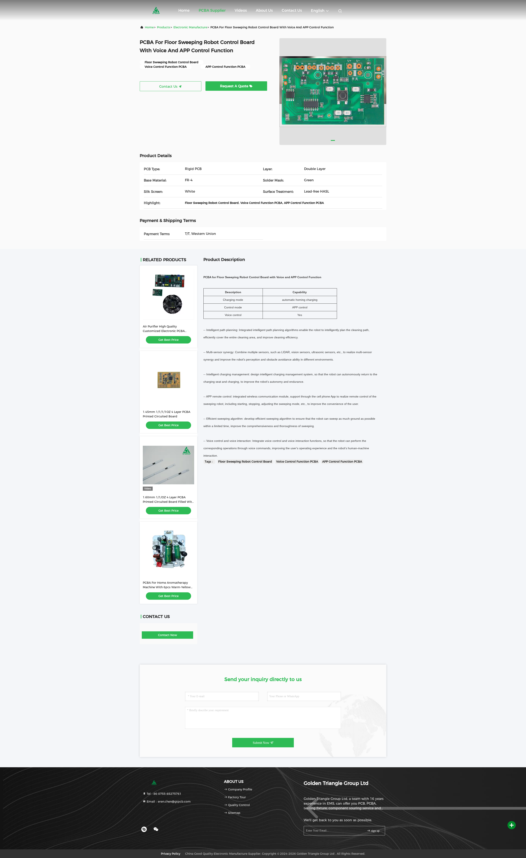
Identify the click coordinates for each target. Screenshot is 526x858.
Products (163, 27)
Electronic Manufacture (190, 27)
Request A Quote (234, 86)
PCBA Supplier (212, 10)
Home (184, 10)
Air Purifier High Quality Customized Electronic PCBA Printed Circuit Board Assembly (165, 331)
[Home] (156, 10)
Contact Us (292, 10)
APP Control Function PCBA (342, 461)
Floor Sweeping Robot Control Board (245, 461)
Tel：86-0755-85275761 (163, 794)
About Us (264, 10)
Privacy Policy (170, 854)
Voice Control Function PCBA (297, 461)
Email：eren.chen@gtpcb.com (168, 801)
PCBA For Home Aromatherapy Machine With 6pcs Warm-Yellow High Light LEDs (167, 587)
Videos (241, 10)
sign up (375, 830)
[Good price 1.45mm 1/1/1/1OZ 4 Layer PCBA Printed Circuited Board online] (168, 379)
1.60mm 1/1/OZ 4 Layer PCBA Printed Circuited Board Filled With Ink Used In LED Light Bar (168, 501)
